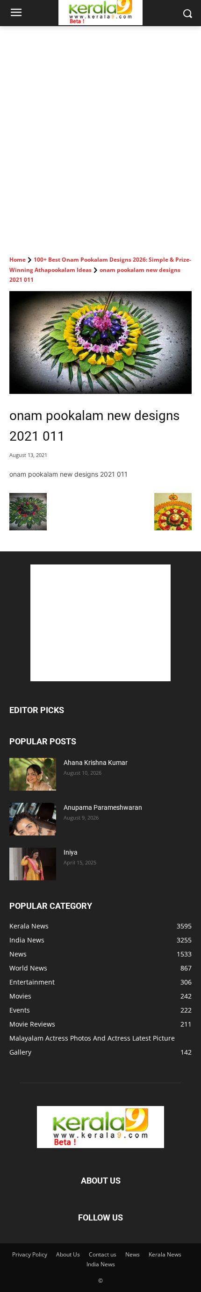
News (132, 1254)
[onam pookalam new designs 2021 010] (28, 528)
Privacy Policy (29, 1254)
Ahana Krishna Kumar (96, 762)
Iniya (71, 852)
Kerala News (165, 1254)
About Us (68, 1254)
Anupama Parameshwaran (103, 807)
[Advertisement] (100, 131)
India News (100, 1264)
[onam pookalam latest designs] (173, 528)
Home (17, 260)
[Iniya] (32, 864)
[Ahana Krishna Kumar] (32, 774)
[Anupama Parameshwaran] (32, 819)
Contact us (102, 1254)
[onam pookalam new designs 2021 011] (100, 342)
